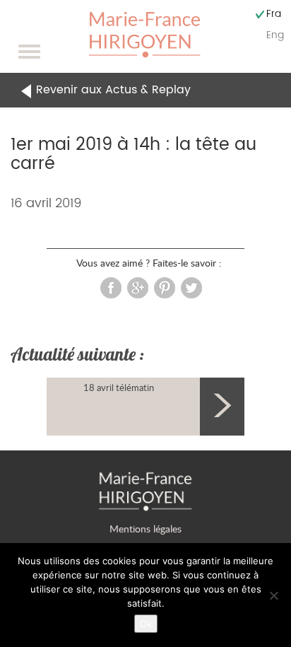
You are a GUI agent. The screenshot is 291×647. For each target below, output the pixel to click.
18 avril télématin (118, 387)
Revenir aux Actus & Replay (113, 90)
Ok (146, 623)
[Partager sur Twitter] (191, 286)
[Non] (273, 595)
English (275, 35)
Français (273, 14)
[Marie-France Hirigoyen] (144, 33)
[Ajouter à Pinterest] (164, 286)
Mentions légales (145, 528)
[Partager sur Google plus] (137, 286)
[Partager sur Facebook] (110, 286)
